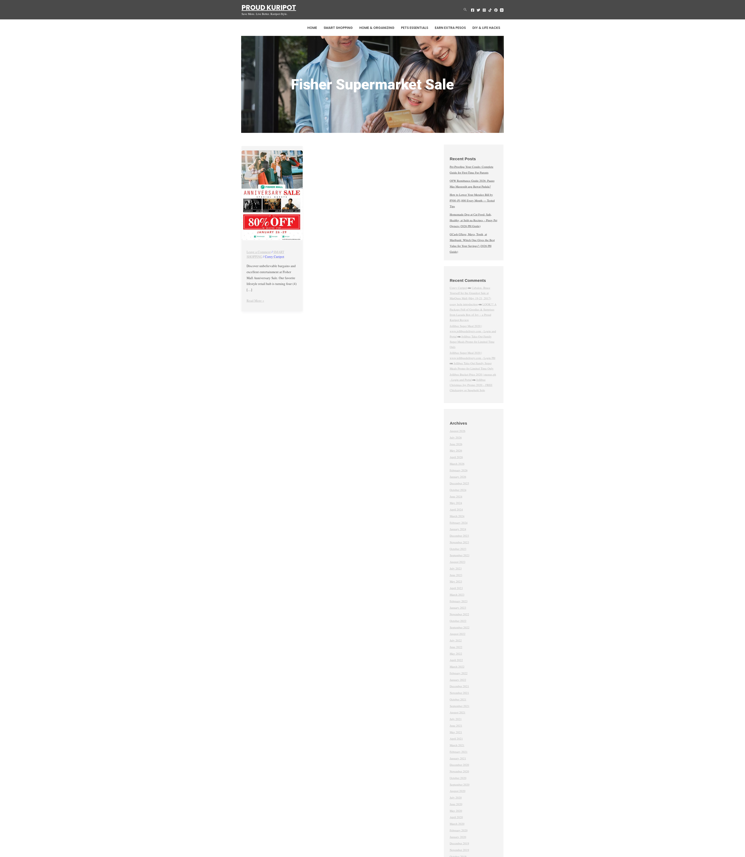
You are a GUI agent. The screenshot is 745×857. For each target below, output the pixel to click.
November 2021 (459, 693)
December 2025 (459, 483)
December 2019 (459, 843)
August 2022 (457, 634)
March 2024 (457, 516)
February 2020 (459, 830)
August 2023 (457, 562)
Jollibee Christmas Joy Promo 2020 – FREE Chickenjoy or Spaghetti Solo (471, 385)
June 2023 (456, 575)
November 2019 (459, 850)
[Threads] (501, 10)
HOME (312, 27)
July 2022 (456, 640)
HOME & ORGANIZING (376, 27)
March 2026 (457, 464)
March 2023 (457, 594)
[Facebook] (472, 10)
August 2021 (457, 712)
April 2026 (456, 457)
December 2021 (459, 686)
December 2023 (459, 536)
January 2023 (458, 607)
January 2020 (458, 837)
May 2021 (456, 732)
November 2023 (459, 542)
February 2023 (459, 601)
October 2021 (458, 699)
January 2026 (458, 477)
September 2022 (460, 627)
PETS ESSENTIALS (414, 27)
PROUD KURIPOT (269, 7)
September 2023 (460, 555)
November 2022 (459, 614)
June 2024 (456, 496)
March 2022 (457, 666)
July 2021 (456, 719)
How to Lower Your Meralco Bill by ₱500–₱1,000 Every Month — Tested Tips (472, 200)
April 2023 (456, 588)
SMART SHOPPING (338, 27)
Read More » (255, 300)
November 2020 (459, 771)
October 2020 (458, 778)
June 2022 (456, 647)
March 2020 (457, 824)
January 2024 (458, 529)
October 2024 (458, 490)
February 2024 (459, 523)
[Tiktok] (490, 10)
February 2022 (459, 673)
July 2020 (456, 797)
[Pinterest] (496, 10)
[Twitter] (478, 10)
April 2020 (456, 817)
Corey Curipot (458, 288)
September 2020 (460, 784)
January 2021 (458, 758)
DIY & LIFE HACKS (486, 27)
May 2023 (456, 581)
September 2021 (460, 706)
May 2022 (456, 653)
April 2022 (456, 660)
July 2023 (456, 568)
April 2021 (456, 738)
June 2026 (456, 444)
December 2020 (459, 765)
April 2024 (456, 509)
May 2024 (456, 503)
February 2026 (459, 470)
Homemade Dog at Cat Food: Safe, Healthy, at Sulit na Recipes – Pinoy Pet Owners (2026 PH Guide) (473, 220)
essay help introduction (464, 304)
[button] (465, 9)
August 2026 (457, 431)
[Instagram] (484, 10)
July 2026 (456, 437)
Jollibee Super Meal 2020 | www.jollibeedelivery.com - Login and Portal (473, 331)
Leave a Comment (259, 252)
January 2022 (458, 680)
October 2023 (458, 549)
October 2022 (458, 621)
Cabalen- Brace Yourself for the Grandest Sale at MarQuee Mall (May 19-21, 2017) (470, 293)
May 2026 (456, 450)
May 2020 (456, 811)
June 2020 (456, 804)
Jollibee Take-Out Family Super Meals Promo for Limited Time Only (472, 341)
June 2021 (456, 725)
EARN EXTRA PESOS (450, 27)
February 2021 (459, 752)
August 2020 (457, 791)
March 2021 (457, 745)
